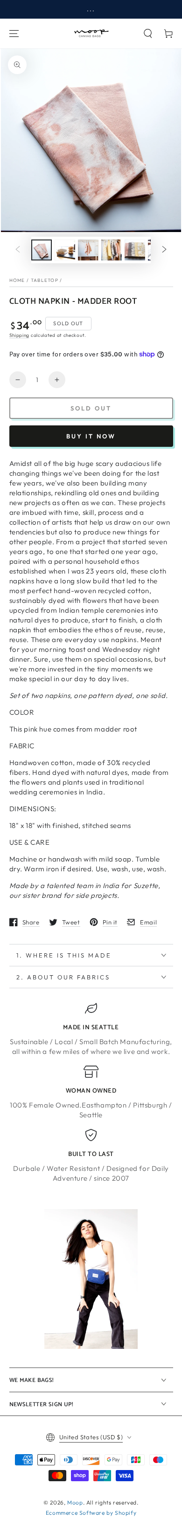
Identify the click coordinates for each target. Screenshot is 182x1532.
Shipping (19, 335)
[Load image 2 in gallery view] (65, 249)
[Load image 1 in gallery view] (41, 249)
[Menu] (14, 33)
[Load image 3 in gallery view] (88, 249)
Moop (75, 1502)
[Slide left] (17, 250)
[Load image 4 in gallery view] (111, 249)
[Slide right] (164, 250)
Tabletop (44, 280)
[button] (148, 33)
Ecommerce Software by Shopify (91, 1512)
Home (17, 280)
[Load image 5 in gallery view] (135, 249)
